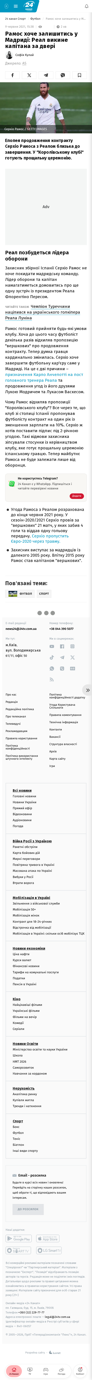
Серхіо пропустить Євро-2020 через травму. (40, 539)
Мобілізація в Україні (31, 898)
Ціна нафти (21, 954)
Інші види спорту (25, 1151)
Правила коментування (65, 715)
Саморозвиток (23, 1068)
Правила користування (21, 738)
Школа (18, 1055)
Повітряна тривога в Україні (33, 865)
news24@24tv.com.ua (21, 629)
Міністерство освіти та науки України (40, 1049)
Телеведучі (13, 724)
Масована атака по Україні (32, 871)
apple (49, 1238)
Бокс (16, 1127)
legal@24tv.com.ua (57, 1317)
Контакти (55, 729)
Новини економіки (29, 948)
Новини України (24, 802)
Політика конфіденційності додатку (67, 696)
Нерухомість (24, 1088)
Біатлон (18, 1145)
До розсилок (28, 1209)
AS (24, 63)
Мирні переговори (26, 859)
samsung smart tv (49, 1250)
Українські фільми (26, 1011)
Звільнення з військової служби (36, 903)
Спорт (18, 1121)
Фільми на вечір (25, 1017)
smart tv (19, 1250)
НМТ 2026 (19, 1062)
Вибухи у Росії (23, 877)
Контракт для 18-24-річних (32, 922)
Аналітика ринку (25, 1094)
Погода (18, 826)
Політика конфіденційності (18, 747)
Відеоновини (22, 814)
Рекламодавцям (16, 731)
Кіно (17, 999)
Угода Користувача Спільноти (62, 706)
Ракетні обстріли (25, 847)
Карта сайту (57, 758)
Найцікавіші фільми (27, 1005)
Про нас (11, 694)
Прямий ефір (22, 808)
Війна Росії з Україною (32, 841)
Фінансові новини (26, 966)
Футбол (35, 18)
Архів (52, 751)
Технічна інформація (63, 722)
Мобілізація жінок (26, 915)
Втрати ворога (23, 883)
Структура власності (63, 744)
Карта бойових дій (26, 853)
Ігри (52, 766)
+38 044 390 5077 (61, 629)
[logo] (29, 6)
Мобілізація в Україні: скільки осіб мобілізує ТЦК (48, 933)
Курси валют (22, 960)
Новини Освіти (25, 1044)
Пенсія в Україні (24, 984)
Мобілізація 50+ (24, 909)
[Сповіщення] (86, 6)
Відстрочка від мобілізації (32, 928)
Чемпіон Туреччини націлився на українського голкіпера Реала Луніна (42, 312)
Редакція (12, 702)
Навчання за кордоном (30, 1073)
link (51, 646)
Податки (19, 978)
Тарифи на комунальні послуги (36, 972)
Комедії (18, 1023)
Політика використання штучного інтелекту (22, 757)
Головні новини (24, 796)
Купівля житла (23, 1100)
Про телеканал (16, 716)
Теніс (16, 1139)
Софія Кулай (24, 55)
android (19, 1238)
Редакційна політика (20, 709)
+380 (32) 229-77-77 (31, 1312)
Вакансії (55, 737)
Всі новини (22, 790)
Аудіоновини (22, 820)
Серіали (18, 1029)
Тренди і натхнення (27, 1106)
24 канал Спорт (16, 18)
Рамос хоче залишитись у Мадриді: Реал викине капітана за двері (66, 18)
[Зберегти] (80, 75)
